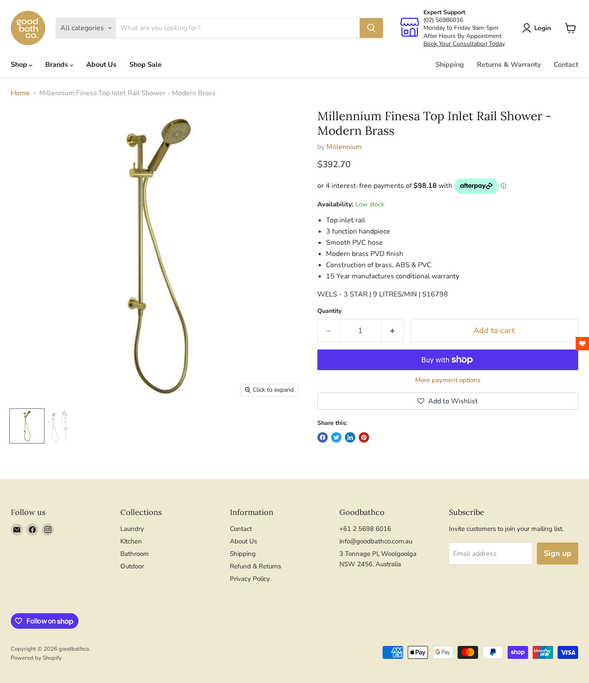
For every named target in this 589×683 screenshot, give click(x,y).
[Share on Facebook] (322, 437)
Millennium (344, 147)
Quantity (329, 311)
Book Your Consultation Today (464, 44)
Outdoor (132, 566)
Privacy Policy (250, 578)
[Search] (371, 28)
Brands (57, 64)
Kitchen (131, 541)
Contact (566, 64)
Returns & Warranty (509, 64)
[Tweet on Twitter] (336, 437)
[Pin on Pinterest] (364, 437)
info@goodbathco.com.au (375, 541)
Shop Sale (145, 64)
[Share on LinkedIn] (350, 437)
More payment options (447, 380)
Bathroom (134, 553)
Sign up (557, 553)
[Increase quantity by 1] (393, 331)
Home (20, 93)
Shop (20, 64)
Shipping (449, 64)
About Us (101, 64)
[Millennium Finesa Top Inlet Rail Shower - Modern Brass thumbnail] (27, 426)
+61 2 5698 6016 (365, 528)
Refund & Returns (255, 566)
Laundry (132, 528)
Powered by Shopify (36, 658)
